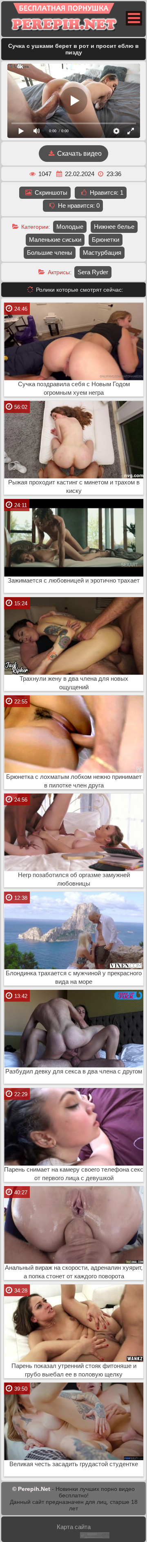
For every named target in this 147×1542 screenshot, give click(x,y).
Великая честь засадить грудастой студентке (73, 1464)
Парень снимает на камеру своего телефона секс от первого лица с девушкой (73, 1173)
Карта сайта (74, 1526)
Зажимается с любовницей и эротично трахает (74, 580)
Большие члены (49, 252)
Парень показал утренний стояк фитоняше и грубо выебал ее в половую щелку (73, 1370)
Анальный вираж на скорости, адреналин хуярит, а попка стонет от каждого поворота (74, 1272)
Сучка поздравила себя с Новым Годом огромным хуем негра (74, 388)
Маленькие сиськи (55, 239)
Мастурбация (102, 252)
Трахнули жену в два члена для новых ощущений (74, 682)
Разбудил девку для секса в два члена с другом (73, 1071)
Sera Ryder (93, 272)
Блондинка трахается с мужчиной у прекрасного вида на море (74, 977)
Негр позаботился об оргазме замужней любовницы (74, 879)
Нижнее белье (114, 226)
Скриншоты (50, 192)
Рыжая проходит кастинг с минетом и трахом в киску (74, 486)
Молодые (69, 226)
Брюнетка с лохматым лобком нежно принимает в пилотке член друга (74, 781)
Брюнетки (105, 239)
